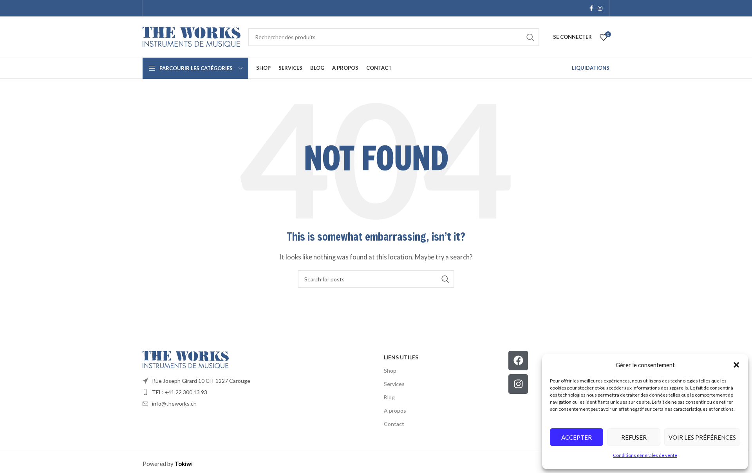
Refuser (634, 437)
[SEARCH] (530, 37)
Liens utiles (401, 357)
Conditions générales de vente (645, 455)
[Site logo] (191, 36)
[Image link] (186, 358)
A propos (395, 410)
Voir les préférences (702, 437)
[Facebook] (518, 360)
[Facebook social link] (591, 8)
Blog (389, 397)
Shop (390, 370)
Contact (394, 423)
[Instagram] (518, 384)
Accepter (576, 437)
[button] (736, 365)
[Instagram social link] (600, 8)
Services (394, 384)
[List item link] (259, 381)
